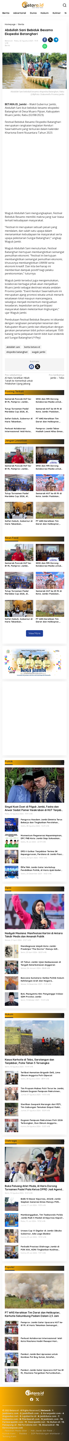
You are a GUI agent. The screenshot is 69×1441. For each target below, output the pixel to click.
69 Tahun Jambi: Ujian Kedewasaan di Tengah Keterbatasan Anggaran (41, 963)
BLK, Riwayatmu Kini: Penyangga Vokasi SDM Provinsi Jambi (42, 995)
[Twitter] (37, 366)
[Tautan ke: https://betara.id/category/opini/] (63, 888)
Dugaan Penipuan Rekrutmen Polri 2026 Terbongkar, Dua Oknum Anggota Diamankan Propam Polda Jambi (42, 1121)
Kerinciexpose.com (12, 1427)
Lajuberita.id (29, 1416)
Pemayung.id (9, 1424)
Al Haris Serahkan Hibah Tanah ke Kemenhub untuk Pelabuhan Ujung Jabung (19, 379)
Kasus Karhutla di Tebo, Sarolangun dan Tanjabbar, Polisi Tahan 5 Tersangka (29, 1061)
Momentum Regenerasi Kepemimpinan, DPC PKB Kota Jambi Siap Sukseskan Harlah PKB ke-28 (41, 837)
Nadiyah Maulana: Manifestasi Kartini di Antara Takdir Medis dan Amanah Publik (34, 935)
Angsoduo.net (10, 1416)
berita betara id (32, 346)
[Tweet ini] (50, 39)
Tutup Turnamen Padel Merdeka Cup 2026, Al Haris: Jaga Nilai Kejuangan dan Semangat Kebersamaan (19, 410)
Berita (7, 45)
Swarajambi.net (36, 1421)
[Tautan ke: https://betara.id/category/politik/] (63, 762)
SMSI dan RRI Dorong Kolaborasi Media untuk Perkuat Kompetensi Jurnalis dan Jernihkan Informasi (48, 400)
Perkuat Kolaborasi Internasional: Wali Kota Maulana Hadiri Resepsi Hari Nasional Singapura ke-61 (18, 430)
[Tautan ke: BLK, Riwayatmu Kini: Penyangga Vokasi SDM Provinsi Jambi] (11, 998)
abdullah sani (13, 346)
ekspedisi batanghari (17, 351)
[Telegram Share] (56, 39)
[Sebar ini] (44, 39)
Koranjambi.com (52, 1413)
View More (34, 633)
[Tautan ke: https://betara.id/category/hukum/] (63, 1015)
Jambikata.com (48, 1416)
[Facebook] (31, 366)
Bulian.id (55, 1421)
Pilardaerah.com (30, 1419)
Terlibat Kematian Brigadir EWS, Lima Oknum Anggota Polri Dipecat (40, 1074)
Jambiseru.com (10, 1413)
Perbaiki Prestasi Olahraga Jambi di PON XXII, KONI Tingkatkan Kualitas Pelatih (40, 1248)
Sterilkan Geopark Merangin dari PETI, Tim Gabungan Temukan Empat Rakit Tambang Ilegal (41, 1106)
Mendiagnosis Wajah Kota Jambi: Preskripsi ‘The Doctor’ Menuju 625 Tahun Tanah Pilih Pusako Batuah (39, 947)
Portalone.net (29, 1424)
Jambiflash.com (30, 1413)
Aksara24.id (48, 1424)
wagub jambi (38, 351)
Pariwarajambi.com (12, 1421)
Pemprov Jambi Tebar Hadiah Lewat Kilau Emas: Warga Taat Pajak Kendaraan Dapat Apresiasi (49, 430)
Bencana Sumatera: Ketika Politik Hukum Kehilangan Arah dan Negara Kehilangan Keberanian (42, 979)
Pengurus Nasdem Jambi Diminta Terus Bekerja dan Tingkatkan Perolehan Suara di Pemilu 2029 (41, 821)
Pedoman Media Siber (16, 1430)
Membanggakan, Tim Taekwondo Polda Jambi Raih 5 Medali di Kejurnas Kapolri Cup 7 (42, 1216)
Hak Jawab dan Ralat (41, 1430)
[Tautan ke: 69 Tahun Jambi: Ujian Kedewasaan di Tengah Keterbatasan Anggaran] (11, 966)
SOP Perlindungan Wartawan (45, 1433)
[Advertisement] (34, 173)
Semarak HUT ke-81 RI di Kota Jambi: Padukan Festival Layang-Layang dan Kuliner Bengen (49, 410)
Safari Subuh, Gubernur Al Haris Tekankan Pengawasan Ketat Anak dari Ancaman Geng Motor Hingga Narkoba (19, 420)
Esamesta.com (10, 1419)
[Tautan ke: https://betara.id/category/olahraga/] (63, 1141)
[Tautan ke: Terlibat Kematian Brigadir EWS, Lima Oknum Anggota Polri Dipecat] (11, 1077)
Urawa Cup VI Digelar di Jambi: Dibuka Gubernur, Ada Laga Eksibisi (41, 1232)
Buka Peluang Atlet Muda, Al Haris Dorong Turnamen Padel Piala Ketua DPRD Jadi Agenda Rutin (34, 1187)
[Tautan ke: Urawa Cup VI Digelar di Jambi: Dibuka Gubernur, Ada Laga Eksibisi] (11, 1235)
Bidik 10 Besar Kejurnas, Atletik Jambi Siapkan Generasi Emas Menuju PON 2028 (41, 1200)
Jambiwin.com (50, 1419)
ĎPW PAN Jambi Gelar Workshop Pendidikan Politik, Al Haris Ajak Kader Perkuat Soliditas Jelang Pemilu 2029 (41, 869)
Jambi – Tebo (56, 376)
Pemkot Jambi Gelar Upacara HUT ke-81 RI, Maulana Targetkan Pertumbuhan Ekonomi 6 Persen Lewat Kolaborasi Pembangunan (42, 1371)
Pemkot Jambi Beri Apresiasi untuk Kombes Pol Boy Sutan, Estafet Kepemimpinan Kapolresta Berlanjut (40, 1355)
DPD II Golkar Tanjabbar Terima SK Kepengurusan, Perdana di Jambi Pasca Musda (42, 853)
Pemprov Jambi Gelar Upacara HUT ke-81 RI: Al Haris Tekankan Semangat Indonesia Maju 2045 (42, 1324)
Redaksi (23, 1433)
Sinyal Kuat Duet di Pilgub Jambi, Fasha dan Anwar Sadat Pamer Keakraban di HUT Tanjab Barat (33, 808)
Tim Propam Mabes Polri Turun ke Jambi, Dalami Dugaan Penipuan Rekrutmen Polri (42, 1090)
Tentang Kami (9, 1436)
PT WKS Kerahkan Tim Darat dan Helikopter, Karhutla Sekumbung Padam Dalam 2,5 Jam (48, 420)
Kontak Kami (8, 1433)
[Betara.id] (32, 4)
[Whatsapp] (44, 46)
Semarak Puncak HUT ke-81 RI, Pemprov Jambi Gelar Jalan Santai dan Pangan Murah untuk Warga (18, 400)
